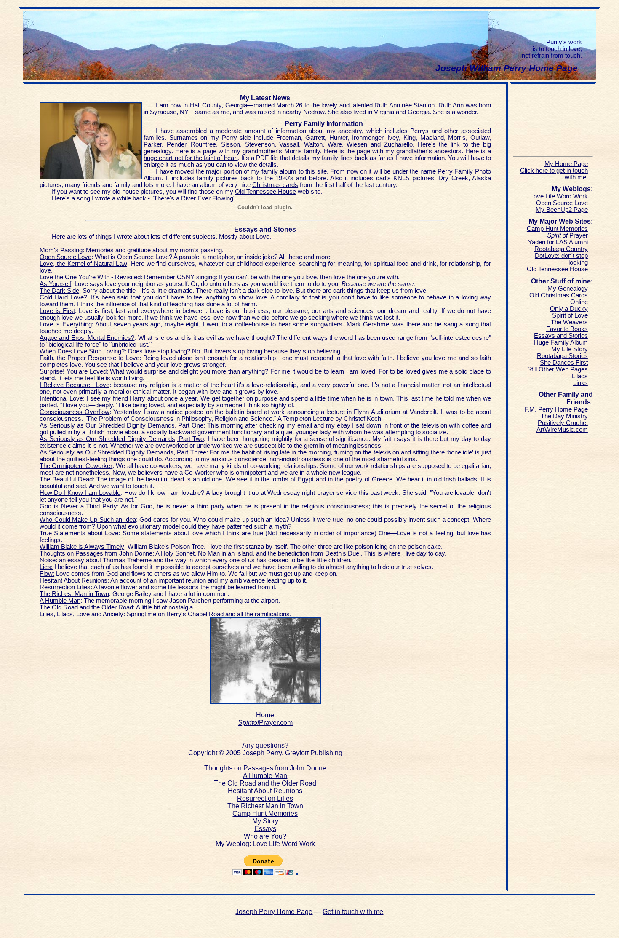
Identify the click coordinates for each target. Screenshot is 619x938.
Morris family (302, 151)
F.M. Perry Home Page (556, 409)
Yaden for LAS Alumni (558, 242)
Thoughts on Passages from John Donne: (97, 553)
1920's (284, 178)
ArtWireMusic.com (562, 429)
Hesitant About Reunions (265, 790)
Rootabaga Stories (562, 356)
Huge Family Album (561, 342)
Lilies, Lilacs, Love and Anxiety (81, 614)
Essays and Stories (561, 335)
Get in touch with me (353, 911)
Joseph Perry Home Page (273, 911)
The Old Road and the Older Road (86, 607)
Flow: (47, 573)
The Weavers (569, 322)
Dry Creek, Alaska (464, 178)
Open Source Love (562, 203)
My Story (265, 821)
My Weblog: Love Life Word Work (265, 843)
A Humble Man (60, 600)
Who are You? (265, 836)
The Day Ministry (564, 416)
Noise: (48, 560)
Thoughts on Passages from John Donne (265, 768)
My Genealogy (567, 288)
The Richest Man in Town (74, 594)
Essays (265, 828)
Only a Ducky (569, 308)
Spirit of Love (570, 315)
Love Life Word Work (559, 196)
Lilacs (580, 376)
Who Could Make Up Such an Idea (88, 519)
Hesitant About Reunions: (74, 580)
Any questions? (265, 745)
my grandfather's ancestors (423, 151)
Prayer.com (265, 722)
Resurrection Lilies (65, 587)
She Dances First (564, 362)
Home (265, 715)
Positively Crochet (563, 423)
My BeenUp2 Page (562, 209)
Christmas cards (275, 185)
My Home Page (566, 163)
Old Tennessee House (265, 191)
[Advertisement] (555, 121)
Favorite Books (567, 329)
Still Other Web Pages (557, 369)
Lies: (46, 567)
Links (580, 382)
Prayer (567, 235)
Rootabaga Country (561, 249)
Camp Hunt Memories (265, 813)
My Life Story (569, 349)
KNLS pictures (413, 178)
